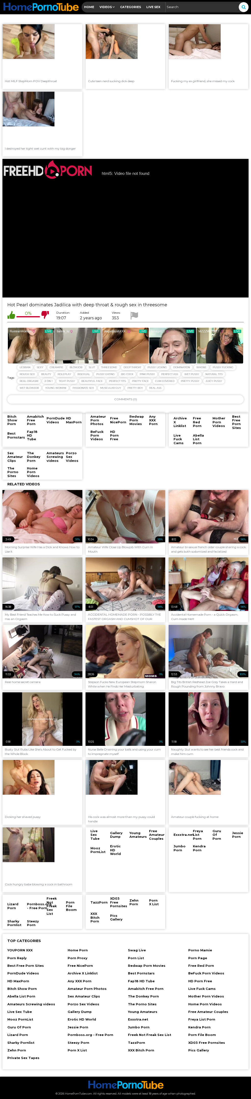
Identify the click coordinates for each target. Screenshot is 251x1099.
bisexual (83, 374)
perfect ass (169, 374)
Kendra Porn (199, 1027)
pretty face (140, 381)
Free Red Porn (201, 966)
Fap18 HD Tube (141, 981)
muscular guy (110, 387)
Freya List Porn (201, 1019)
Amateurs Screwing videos (31, 1004)
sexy (40, 367)
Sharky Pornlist (20, 1043)
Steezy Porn (78, 1043)
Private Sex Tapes (23, 1058)
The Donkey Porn (143, 996)
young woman (55, 387)
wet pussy (191, 374)
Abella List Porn (21, 996)
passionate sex (83, 387)
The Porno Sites (142, 1004)
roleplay (64, 374)
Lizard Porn (17, 1035)
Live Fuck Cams (202, 989)
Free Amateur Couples (208, 1012)
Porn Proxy (78, 958)
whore (201, 367)
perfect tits (117, 381)
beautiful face (92, 381)
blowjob (76, 367)
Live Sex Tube (19, 1012)
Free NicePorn (80, 966)
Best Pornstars (141, 973)
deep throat (132, 367)
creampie (56, 367)
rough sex (27, 374)
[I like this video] (11, 316)
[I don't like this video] (45, 316)
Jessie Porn (78, 1027)
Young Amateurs (142, 1012)
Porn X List (77, 1050)
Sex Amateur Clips (84, 996)
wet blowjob (29, 387)
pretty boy (135, 387)
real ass (155, 387)
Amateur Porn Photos (87, 989)
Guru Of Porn (19, 1027)
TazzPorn (136, 1043)
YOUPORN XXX (20, 950)
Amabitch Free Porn (145, 989)
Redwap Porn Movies (146, 966)
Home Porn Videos (205, 1004)
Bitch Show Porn (22, 989)
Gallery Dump (80, 1012)
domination (181, 367)
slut (92, 367)
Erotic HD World (82, 1019)
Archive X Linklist (83, 973)
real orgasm (29, 381)
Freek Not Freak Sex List (149, 1035)
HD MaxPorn (18, 981)
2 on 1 (48, 381)
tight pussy (67, 381)
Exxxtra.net (138, 1019)
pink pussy (147, 374)
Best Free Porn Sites (25, 966)
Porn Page (197, 958)
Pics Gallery (198, 1050)
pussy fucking (223, 367)
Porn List (136, 958)
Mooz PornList (20, 1019)
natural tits (214, 374)
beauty (46, 374)
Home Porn (78, 950)
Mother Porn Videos (206, 996)
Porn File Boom (202, 1035)
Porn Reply (17, 958)
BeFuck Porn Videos (206, 973)
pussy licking (157, 367)
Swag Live (137, 950)
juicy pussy (214, 381)
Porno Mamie (200, 950)
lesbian (25, 367)
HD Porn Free (200, 981)
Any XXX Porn (79, 981)
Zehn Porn (16, 1050)
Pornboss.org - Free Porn (90, 1035)
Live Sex (153, 7)
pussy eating (105, 374)
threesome (109, 367)
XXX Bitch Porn (141, 1050)
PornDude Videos (23, 973)
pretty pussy (190, 381)
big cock (127, 374)
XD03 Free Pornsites (206, 1043)
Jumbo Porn (139, 1027)
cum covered (165, 381)
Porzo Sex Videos (83, 1004)
